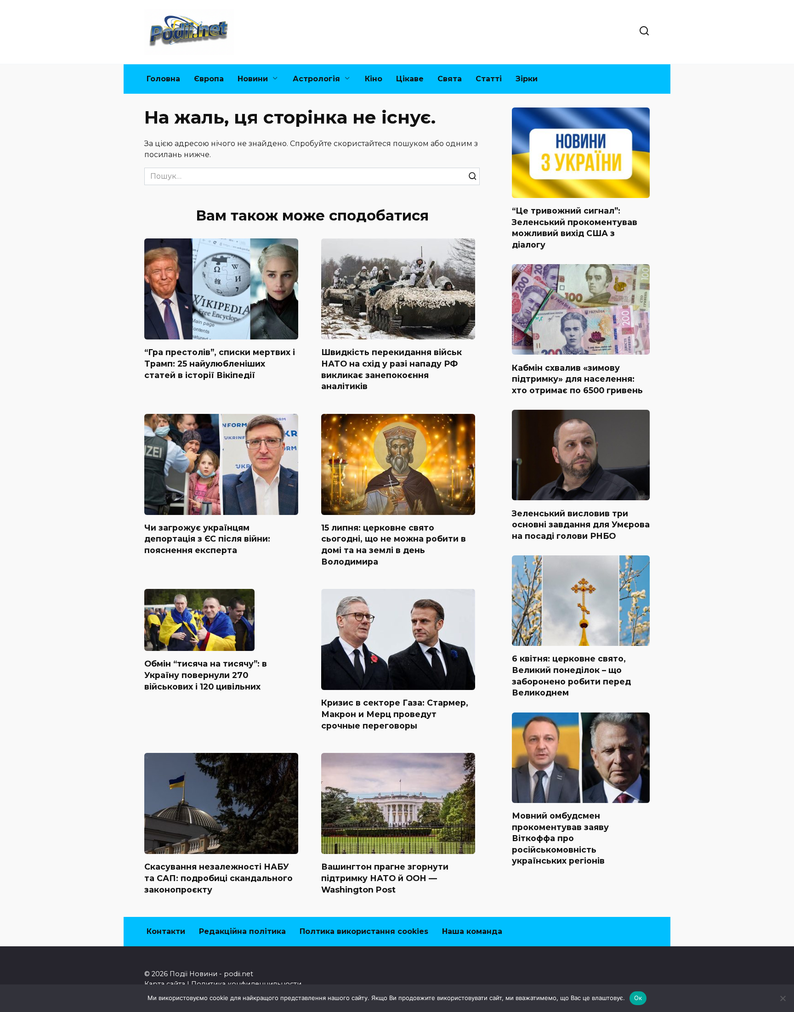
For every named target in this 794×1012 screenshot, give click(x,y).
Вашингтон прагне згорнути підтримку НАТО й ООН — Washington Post (384, 878)
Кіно (373, 78)
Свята (449, 78)
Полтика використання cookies (364, 931)
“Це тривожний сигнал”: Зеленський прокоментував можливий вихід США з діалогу (574, 227)
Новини (253, 78)
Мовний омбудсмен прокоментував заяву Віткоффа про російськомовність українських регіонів (560, 838)
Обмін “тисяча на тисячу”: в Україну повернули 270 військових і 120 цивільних (205, 675)
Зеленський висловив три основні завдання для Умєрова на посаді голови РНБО (581, 524)
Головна (163, 78)
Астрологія (316, 78)
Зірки (527, 78)
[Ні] (782, 998)
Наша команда (472, 931)
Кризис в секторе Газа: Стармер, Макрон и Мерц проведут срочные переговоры (394, 714)
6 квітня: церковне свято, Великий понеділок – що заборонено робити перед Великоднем (571, 675)
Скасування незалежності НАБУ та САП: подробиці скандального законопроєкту (218, 878)
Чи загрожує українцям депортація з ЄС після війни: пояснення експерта (207, 539)
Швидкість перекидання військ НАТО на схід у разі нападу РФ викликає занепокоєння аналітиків (391, 369)
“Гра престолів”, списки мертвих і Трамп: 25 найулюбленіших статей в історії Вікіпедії (219, 363)
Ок (638, 997)
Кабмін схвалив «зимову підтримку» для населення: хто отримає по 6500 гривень (577, 378)
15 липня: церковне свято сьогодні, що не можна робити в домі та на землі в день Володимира (393, 544)
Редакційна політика (242, 931)
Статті (489, 78)
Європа (209, 78)
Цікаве (410, 78)
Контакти (166, 931)
